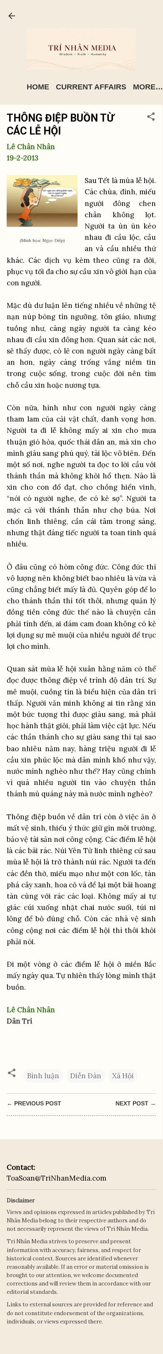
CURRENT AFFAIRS (91, 87)
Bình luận (43, 1075)
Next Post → (135, 1103)
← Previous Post (34, 1103)
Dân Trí (19, 1021)
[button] (151, 118)
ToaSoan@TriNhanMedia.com (56, 1178)
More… (148, 87)
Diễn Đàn (85, 1075)
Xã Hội (123, 1075)
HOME (38, 87)
